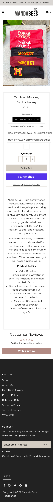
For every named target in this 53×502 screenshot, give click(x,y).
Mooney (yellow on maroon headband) (29, 140)
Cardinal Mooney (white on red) (26, 126)
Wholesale (8, 415)
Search (6, 380)
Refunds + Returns (12, 400)
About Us (7, 385)
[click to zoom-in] (46, 25)
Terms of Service (11, 410)
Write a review (26, 351)
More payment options (26, 184)
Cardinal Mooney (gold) (26, 119)
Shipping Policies (12, 405)
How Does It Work (12, 390)
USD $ (7, 476)
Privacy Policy (10, 395)
